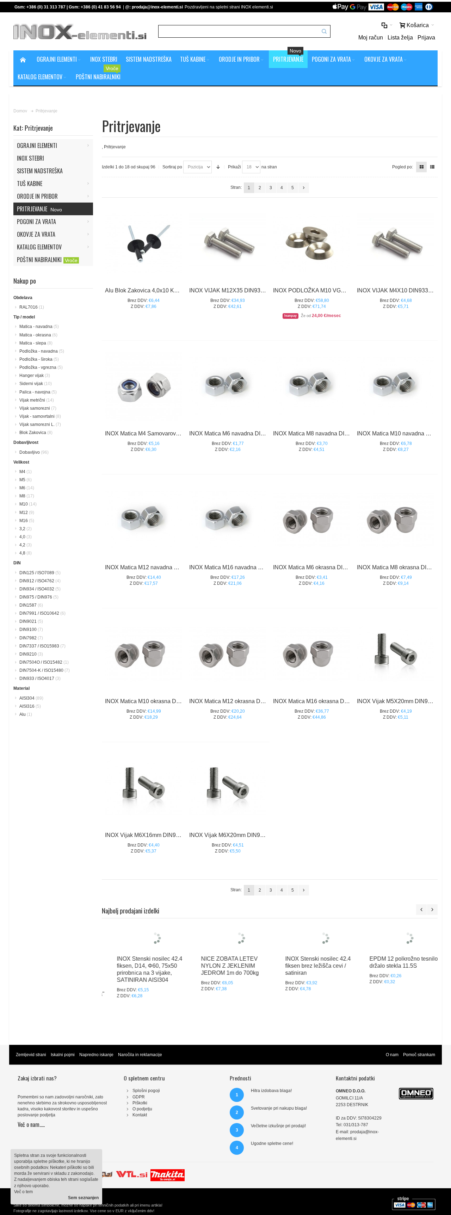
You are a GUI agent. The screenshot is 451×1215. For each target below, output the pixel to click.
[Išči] (324, 31)
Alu (25, 714)
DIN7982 (31, 638)
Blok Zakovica (35, 432)
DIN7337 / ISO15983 (42, 646)
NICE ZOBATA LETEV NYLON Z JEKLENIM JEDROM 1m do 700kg (218, 1001)
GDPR (138, 1111)
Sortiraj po (172, 167)
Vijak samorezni (37, 408)
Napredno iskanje (96, 1068)
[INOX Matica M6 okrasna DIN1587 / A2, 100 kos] (311, 519)
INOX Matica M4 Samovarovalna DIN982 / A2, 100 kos (173, 433)
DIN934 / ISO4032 (40, 589)
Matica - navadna (39, 326)
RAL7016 (31, 307)
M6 (26, 487)
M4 (25, 471)
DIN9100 (31, 629)
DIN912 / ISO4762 (40, 580)
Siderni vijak (35, 383)
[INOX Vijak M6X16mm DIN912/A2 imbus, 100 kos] (143, 787)
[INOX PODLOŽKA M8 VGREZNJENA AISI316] (311, 242)
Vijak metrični (36, 400)
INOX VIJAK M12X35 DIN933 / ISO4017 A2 (243, 290)
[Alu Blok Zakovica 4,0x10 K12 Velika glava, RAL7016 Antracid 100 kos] (143, 242)
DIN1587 (31, 605)
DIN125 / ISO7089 (40, 572)
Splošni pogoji (146, 1104)
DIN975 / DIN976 (38, 597)
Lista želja (400, 38)
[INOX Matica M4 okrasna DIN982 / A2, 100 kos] (143, 385)
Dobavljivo (34, 452)
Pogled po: (402, 167)
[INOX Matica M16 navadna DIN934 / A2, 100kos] (227, 519)
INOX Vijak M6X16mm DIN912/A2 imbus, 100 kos (167, 835)
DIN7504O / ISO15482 (44, 662)
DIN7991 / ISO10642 (42, 613)
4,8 (25, 553)
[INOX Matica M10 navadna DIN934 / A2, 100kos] (395, 385)
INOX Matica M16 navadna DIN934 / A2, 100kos (249, 567)
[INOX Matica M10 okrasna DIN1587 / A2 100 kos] (143, 653)
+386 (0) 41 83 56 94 (101, 7)
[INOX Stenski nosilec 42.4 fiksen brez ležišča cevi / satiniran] (312, 955)
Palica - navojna (38, 392)
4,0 (25, 536)
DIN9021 (31, 621)
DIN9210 (31, 654)
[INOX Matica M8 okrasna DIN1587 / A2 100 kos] (395, 519)
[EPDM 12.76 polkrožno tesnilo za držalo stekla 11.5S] (396, 955)
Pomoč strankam (419, 1068)
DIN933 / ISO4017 (40, 678)
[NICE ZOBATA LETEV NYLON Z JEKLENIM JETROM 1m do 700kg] (228, 955)
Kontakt (139, 1129)
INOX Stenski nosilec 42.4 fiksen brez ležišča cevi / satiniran (306, 1001)
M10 (28, 504)
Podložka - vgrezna (41, 367)
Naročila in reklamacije (140, 1068)
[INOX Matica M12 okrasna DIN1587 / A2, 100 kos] (227, 653)
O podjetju (142, 1123)
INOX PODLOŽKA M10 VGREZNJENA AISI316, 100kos (343, 290)
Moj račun (370, 38)
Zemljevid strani (31, 1068)
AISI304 (31, 698)
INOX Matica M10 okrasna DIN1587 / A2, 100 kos (166, 701)
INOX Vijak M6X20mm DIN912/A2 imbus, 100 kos (251, 835)
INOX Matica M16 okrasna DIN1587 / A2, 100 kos (334, 701)
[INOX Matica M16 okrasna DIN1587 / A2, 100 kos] (311, 653)
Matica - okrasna (38, 335)
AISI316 (30, 706)
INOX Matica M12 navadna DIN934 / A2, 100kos (165, 567)
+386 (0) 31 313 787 (46, 7)
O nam (392, 1068)
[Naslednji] (303, 187)
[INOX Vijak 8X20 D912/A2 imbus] (395, 653)
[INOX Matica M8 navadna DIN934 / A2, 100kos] (311, 385)
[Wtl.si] (131, 1186)
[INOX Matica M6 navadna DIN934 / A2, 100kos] (227, 385)
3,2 (25, 528)
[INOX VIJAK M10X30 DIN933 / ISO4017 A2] (395, 242)
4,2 (25, 545)
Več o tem (23, 1191)
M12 (26, 512)
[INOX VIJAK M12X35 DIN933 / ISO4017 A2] (227, 242)
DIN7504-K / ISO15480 (44, 670)
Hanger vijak (34, 375)
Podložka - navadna (41, 351)
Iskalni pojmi (63, 1068)
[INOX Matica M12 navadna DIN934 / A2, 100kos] (143, 519)
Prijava (426, 38)
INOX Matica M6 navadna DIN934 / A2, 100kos (247, 433)
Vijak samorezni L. (40, 424)
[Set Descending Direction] (218, 167)
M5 (25, 479)
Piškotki (139, 1117)
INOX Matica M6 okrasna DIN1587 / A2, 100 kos (333, 567)
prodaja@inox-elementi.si (157, 7)
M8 (26, 496)
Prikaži (234, 167)
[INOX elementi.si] (79, 31)
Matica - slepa (35, 343)
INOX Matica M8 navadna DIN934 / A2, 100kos (331, 433)
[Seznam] (432, 167)
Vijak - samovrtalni (40, 416)
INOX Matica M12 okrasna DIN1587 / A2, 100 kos (250, 701)
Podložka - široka (39, 359)
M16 (26, 520)
